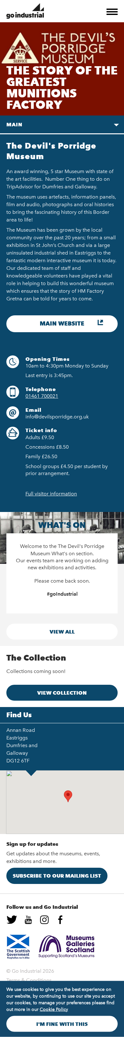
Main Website (62, 323)
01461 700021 (41, 396)
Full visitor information (51, 494)
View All (62, 631)
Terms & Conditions (29, 980)
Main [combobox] (14, 124)
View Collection (62, 693)
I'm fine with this (62, 1024)
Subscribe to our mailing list (57, 875)
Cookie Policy (54, 1009)
